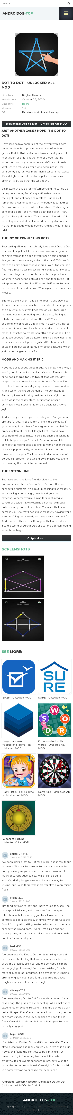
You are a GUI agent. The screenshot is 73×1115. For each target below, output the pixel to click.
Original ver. (36, 538)
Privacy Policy (45, 1106)
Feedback (61, 1106)
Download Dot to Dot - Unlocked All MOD (36, 124)
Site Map (30, 1106)
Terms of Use (47, 1110)
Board (26, 104)
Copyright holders (27, 1110)
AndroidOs (18, 13)
